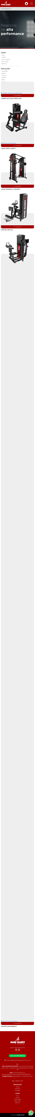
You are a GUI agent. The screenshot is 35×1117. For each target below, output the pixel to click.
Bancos (4, 63)
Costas (4, 75)
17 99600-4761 (18, 1081)
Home (17, 1087)
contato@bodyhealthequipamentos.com (19, 1060)
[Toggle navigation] (31, 3)
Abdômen (5, 71)
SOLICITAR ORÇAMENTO (17, 1055)
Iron (3, 55)
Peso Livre (5, 61)
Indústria (17, 1088)
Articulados (6, 59)
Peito (3, 79)
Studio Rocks (20, 1115)
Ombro (4, 77)
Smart (4, 57)
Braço (4, 73)
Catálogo (17, 1090)
